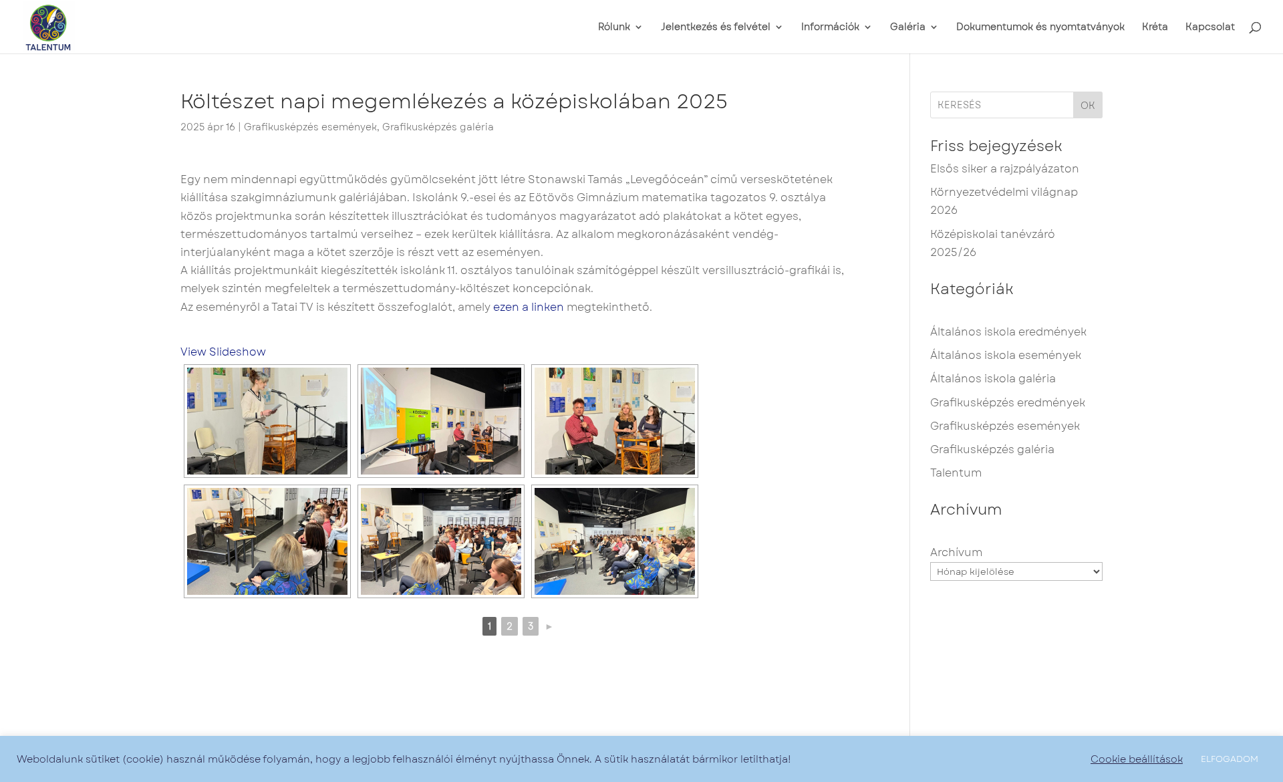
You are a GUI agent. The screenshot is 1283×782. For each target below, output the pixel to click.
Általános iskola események (1005, 355)
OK (1088, 105)
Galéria (907, 27)
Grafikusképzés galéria (438, 127)
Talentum (956, 473)
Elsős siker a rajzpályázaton (1004, 168)
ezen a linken (528, 307)
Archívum (956, 552)
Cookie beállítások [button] (1137, 759)
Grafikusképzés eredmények (1007, 402)
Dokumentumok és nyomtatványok (1040, 27)
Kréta (1155, 27)
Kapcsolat (1210, 27)
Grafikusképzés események (310, 127)
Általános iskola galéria (993, 378)
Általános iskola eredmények (1008, 332)
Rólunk (614, 27)
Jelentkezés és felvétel (715, 27)
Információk (830, 27)
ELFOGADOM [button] (1229, 759)
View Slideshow (223, 352)
